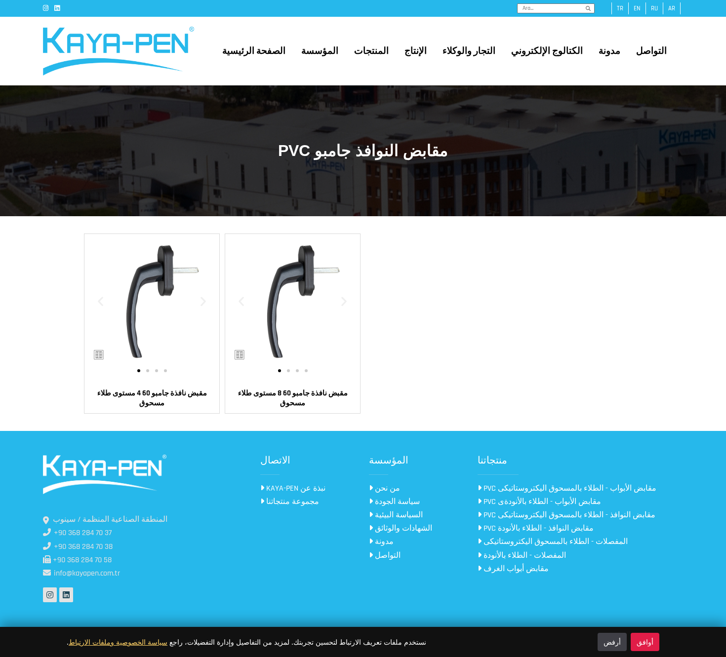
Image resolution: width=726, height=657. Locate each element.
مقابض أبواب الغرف (515, 569)
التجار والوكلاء (469, 51)
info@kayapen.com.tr (86, 573)
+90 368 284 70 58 (81, 560)
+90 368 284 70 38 (82, 546)
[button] (100, 301)
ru (654, 8)
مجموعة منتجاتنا (291, 502)
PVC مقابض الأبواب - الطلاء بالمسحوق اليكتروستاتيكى (569, 488)
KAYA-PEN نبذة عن (294, 488)
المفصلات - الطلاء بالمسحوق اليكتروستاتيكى (555, 542)
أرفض (612, 642)
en (637, 8)
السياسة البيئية (398, 515)
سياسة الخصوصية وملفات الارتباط (118, 642)
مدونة (609, 51)
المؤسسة (319, 51)
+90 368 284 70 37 (82, 533)
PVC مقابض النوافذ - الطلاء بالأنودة (538, 528)
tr (620, 8)
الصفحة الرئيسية (253, 51)
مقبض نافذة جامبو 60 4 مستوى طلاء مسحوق (152, 398)
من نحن (386, 488)
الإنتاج (415, 51)
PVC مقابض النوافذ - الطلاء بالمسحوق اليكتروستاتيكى (568, 515)
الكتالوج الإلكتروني (547, 51)
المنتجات (371, 51)
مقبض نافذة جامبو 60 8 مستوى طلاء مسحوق (293, 398)
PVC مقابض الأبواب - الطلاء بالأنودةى (541, 502)
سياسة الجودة (396, 502)
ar (671, 8)
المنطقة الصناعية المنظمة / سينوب (110, 519)
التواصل (651, 51)
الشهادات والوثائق (402, 528)
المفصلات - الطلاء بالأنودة (524, 555)
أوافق (645, 642)
